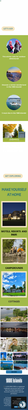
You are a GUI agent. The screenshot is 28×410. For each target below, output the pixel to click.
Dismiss (16, 406)
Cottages (14, 301)
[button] (22, 404)
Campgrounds (14, 268)
